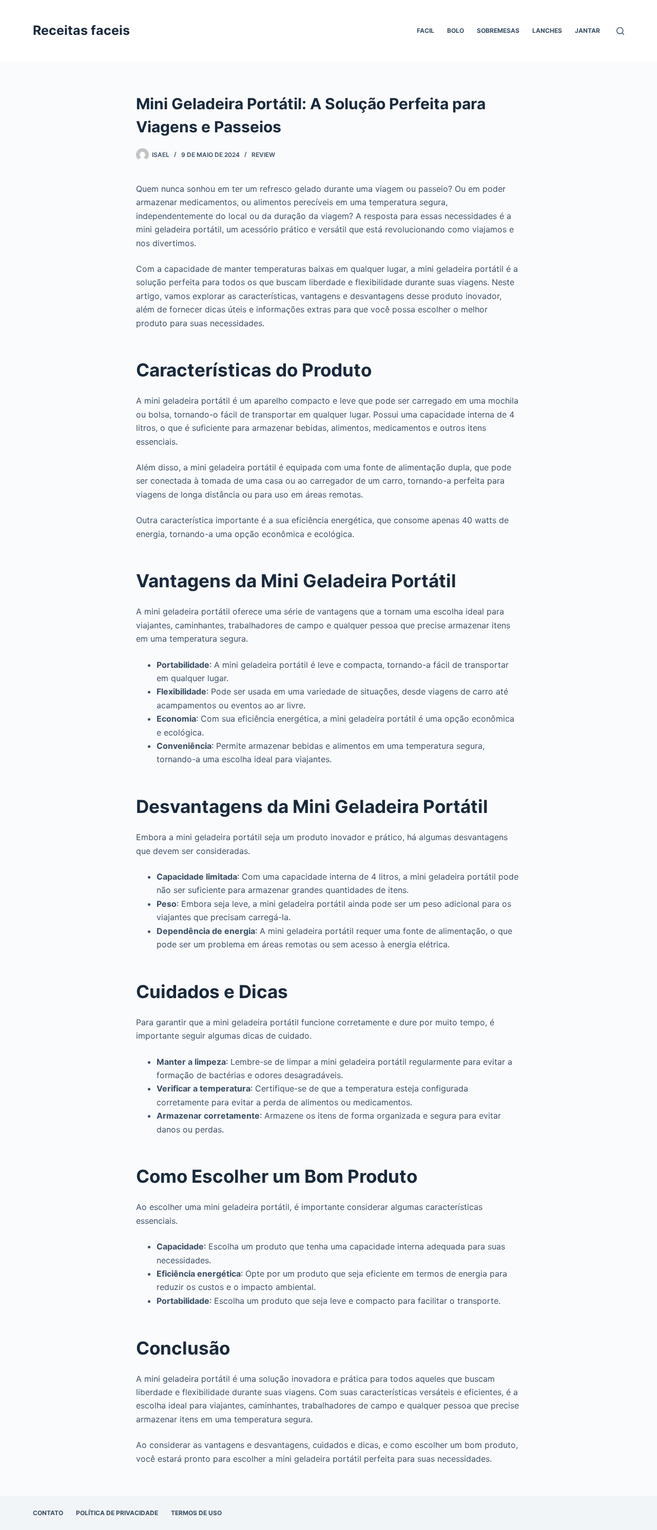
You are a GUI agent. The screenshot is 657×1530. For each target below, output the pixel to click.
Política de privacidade (117, 1513)
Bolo (455, 30)
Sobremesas (498, 30)
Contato (48, 1513)
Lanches (547, 30)
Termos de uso (196, 1513)
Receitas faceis (81, 30)
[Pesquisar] (620, 31)
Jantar (587, 30)
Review (263, 154)
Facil (425, 30)
